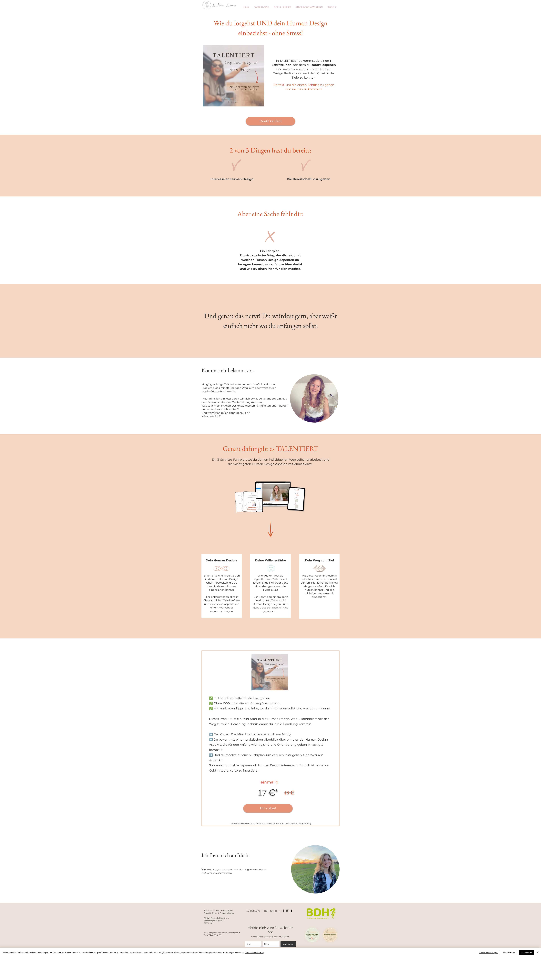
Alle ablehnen (509, 952)
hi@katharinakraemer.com (216, 873)
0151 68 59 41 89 (214, 935)
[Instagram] (288, 911)
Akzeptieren (526, 952)
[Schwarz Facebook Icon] (291, 911)
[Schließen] (537, 952)
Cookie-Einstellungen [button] (488, 952)
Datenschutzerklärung (254, 952)
